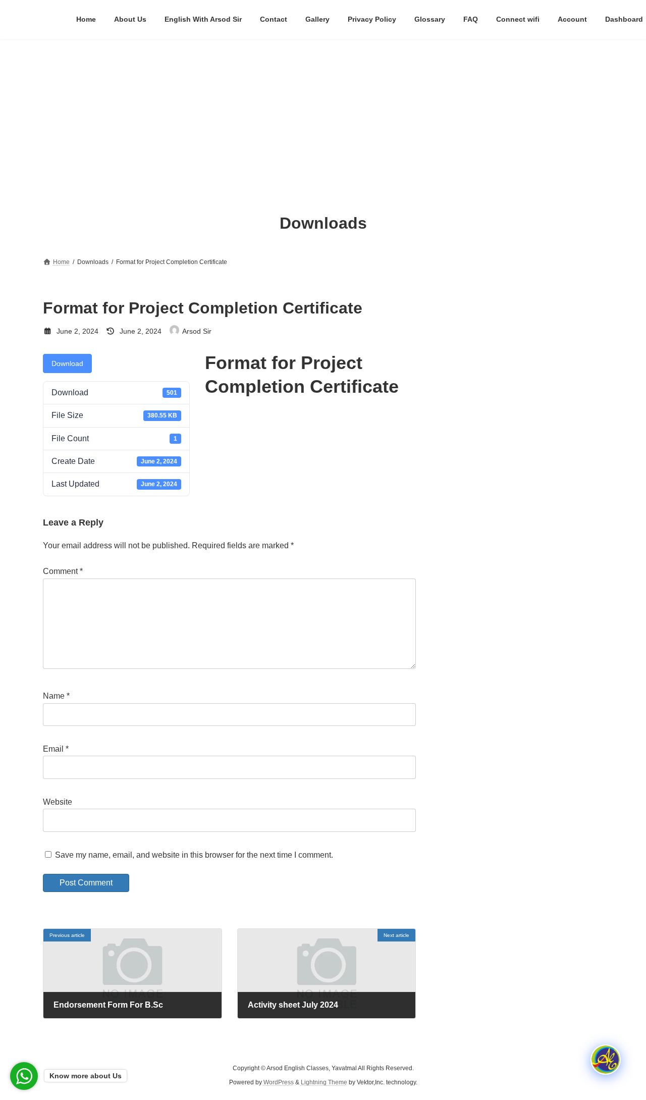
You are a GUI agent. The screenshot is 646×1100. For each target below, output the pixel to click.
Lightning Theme (324, 1082)
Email (56, 749)
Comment (63, 571)
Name (56, 696)
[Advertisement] (323, 115)
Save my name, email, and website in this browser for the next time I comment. (194, 854)
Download (67, 363)
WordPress (278, 1082)
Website (57, 802)
